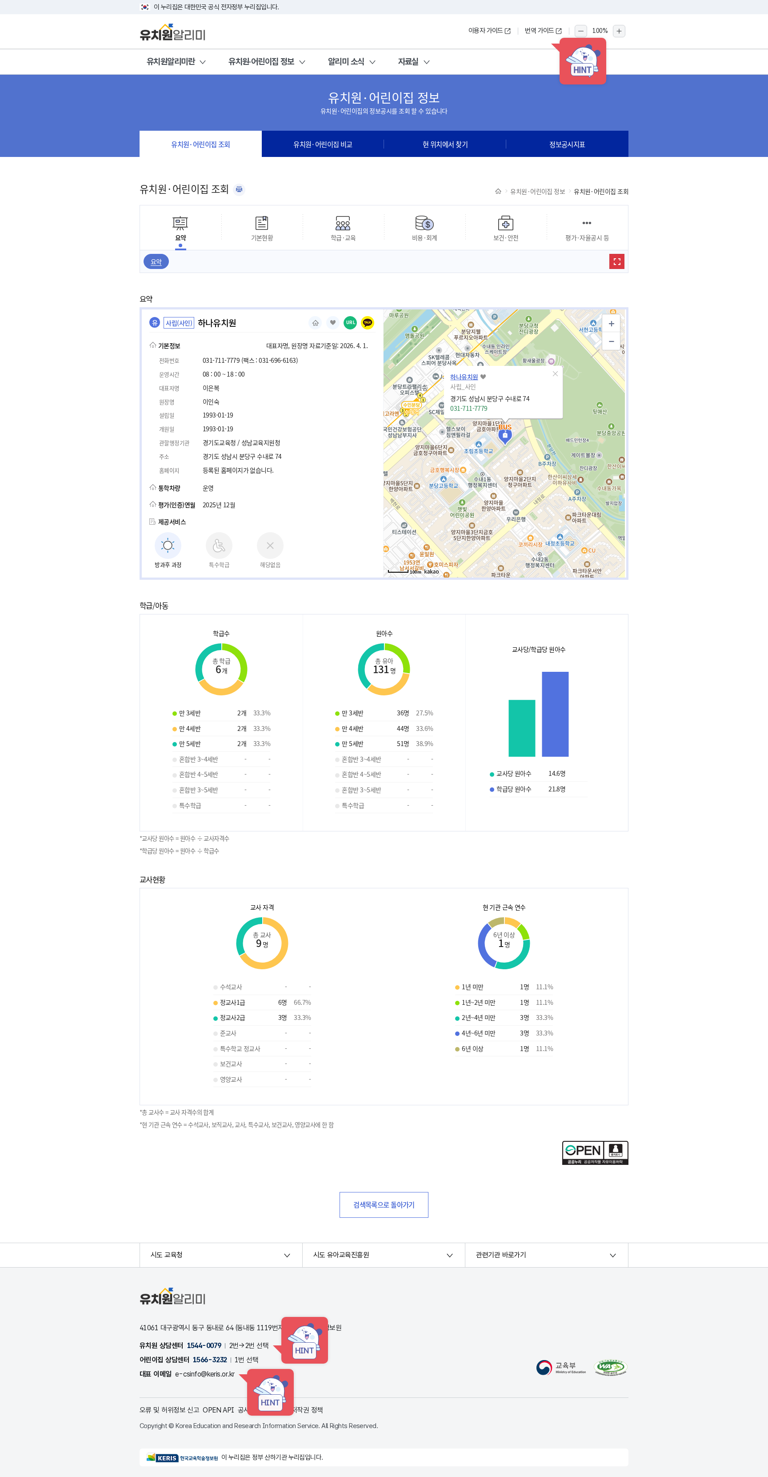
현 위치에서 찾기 (445, 144)
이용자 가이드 (485, 31)
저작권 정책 (307, 1410)
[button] (555, 374)
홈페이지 (315, 322)
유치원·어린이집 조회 (200, 144)
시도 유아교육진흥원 (341, 1255)
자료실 (408, 61)
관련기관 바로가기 (501, 1255)
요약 (156, 261)
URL (351, 322)
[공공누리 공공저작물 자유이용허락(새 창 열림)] (595, 1162)
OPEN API (218, 1410)
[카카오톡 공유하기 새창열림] (367, 322)
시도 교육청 (167, 1255)
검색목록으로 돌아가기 (384, 1204)
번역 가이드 (539, 31)
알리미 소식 (346, 61)
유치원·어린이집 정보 (261, 61)
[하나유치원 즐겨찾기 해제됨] (333, 322)
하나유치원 (464, 376)
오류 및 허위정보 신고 (169, 1410)
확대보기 (616, 261)
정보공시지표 (567, 144)
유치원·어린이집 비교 (322, 144)
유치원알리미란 (171, 61)
